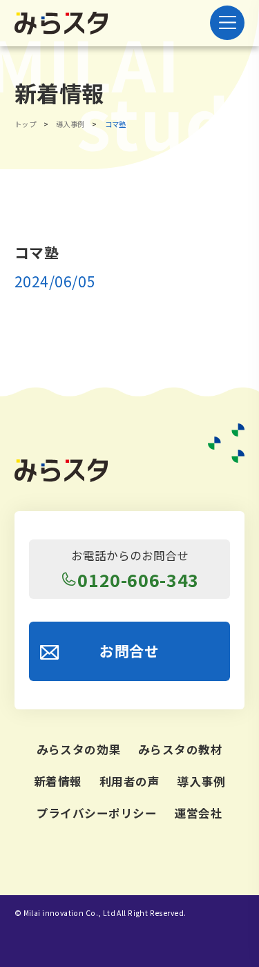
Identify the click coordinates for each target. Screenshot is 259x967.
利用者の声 (129, 781)
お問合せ (129, 650)
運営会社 (199, 813)
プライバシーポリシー (97, 813)
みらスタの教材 (180, 749)
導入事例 (201, 781)
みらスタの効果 (79, 749)
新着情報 (58, 781)
